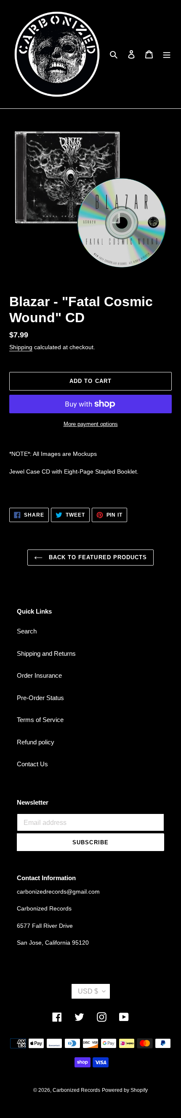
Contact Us (32, 764)
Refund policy (35, 742)
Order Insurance (39, 675)
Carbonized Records (76, 1090)
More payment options (91, 424)
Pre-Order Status (40, 697)
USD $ (88, 991)
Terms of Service (40, 719)
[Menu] (167, 54)
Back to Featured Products (97, 557)
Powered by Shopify (125, 1090)
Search (27, 631)
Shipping (20, 347)
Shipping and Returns (46, 653)
